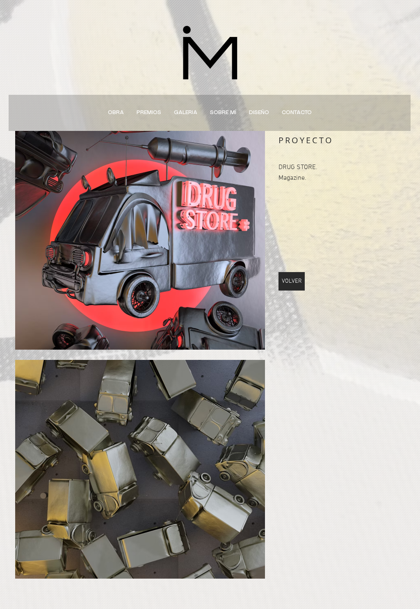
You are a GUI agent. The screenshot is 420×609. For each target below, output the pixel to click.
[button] (140, 240)
